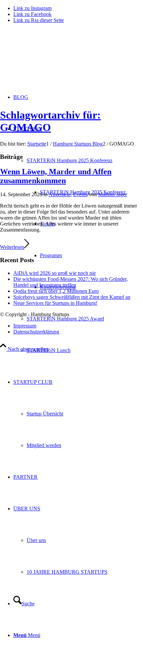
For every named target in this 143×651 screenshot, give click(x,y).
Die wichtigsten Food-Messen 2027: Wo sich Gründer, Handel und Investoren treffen (70, 282)
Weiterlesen (12, 247)
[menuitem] (85, 318)
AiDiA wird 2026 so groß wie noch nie (54, 273)
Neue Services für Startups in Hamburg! (55, 303)
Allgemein (60, 194)
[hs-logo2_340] (50, 60)
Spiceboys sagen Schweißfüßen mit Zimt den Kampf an (71, 297)
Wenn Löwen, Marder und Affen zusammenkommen (55, 176)
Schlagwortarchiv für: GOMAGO (50, 121)
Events (80, 194)
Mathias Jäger (112, 194)
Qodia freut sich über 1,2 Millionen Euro (56, 291)
